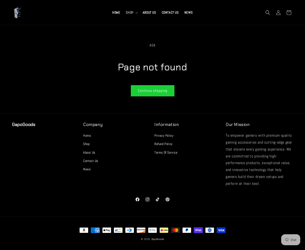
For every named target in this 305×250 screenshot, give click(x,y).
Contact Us (90, 161)
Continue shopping (152, 90)
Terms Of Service (166, 152)
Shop (86, 144)
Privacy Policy (163, 135)
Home (87, 135)
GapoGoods (158, 239)
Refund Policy (163, 144)
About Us (89, 152)
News (87, 169)
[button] (131, 12)
